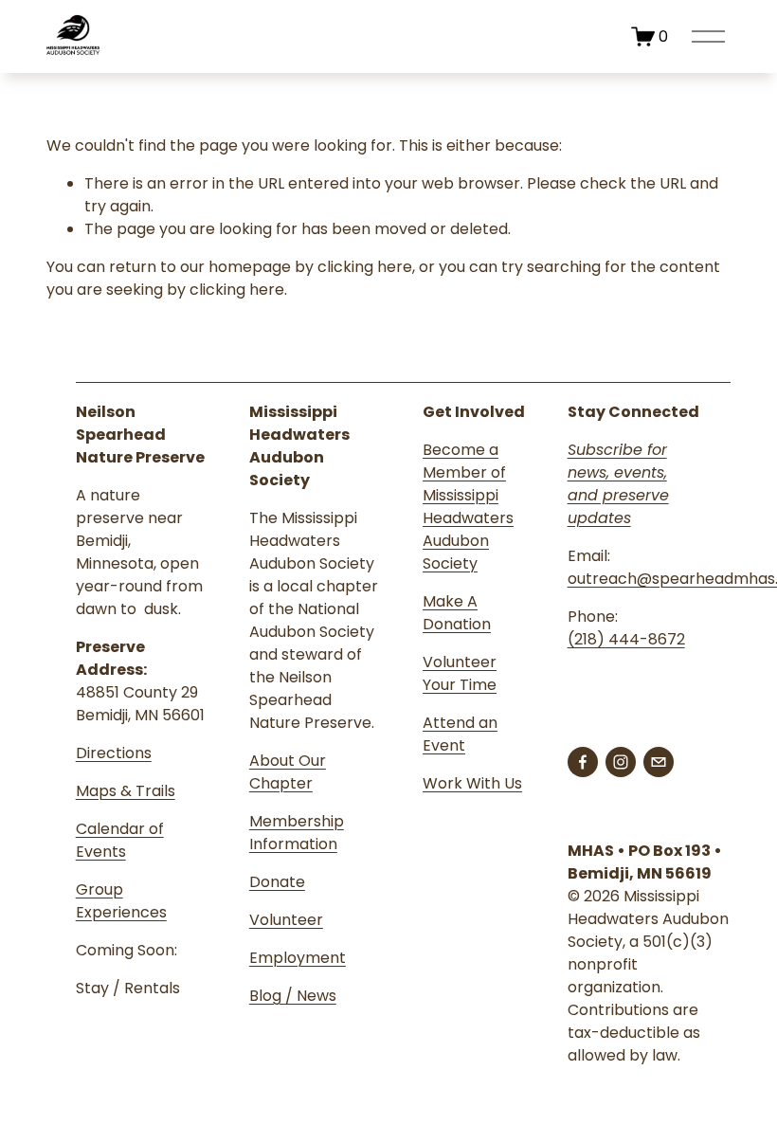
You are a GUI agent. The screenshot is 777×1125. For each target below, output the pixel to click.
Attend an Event (460, 734)
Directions (114, 753)
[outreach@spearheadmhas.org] (658, 762)
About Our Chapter (287, 772)
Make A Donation (457, 612)
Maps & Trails (125, 791)
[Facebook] (583, 762)
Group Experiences (121, 901)
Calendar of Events (120, 840)
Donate (277, 882)
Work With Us (472, 783)
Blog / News (292, 996)
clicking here (364, 267)
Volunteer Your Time (460, 673)
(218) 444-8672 (626, 639)
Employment (297, 958)
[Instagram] (620, 762)
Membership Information (296, 832)
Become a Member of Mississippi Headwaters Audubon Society (468, 506)
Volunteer (286, 920)
